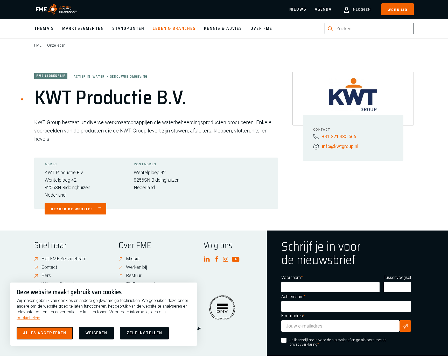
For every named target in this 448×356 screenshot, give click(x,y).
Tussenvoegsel (397, 277)
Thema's (44, 28)
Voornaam (291, 277)
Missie (132, 258)
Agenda (323, 9)
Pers (46, 275)
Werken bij (136, 267)
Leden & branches (174, 28)
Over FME (261, 28)
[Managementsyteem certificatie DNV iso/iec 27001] (222, 310)
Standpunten (128, 28)
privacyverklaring (303, 344)
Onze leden (56, 45)
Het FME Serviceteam (63, 258)
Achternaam (292, 296)
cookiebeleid (28, 317)
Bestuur (134, 275)
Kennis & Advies (223, 28)
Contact (49, 267)
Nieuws (297, 9)
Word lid (398, 9)
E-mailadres (292, 315)
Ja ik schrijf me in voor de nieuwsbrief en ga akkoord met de (338, 342)
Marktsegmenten (83, 28)
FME (37, 45)
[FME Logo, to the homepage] (56, 9)
